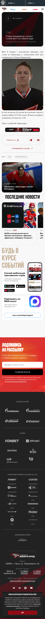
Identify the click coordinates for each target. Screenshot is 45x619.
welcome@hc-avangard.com (22, 581)
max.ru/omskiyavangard (22, 315)
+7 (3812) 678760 (37, 572)
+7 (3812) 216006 (24, 572)
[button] (13, 140)
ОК (22, 613)
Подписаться (22, 372)
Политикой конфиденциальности (16, 381)
